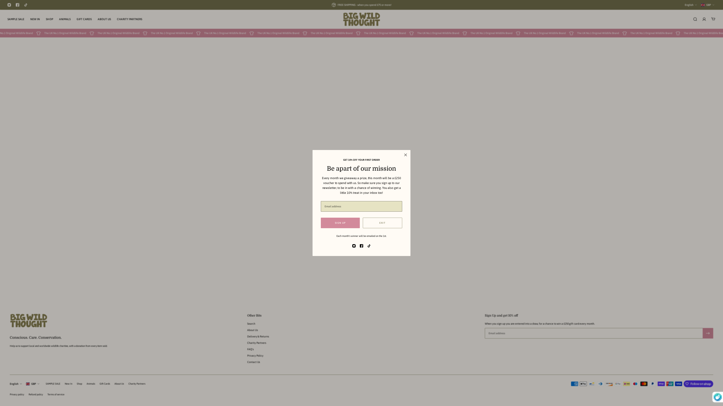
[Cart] (713, 19)
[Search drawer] (695, 19)
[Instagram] (9, 5)
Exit (413, 222)
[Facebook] (17, 5)
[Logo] (361, 19)
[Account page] (704, 19)
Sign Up (370, 222)
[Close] (435, 154)
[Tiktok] (26, 5)
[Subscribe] (708, 333)
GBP (33, 383)
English (14, 383)
